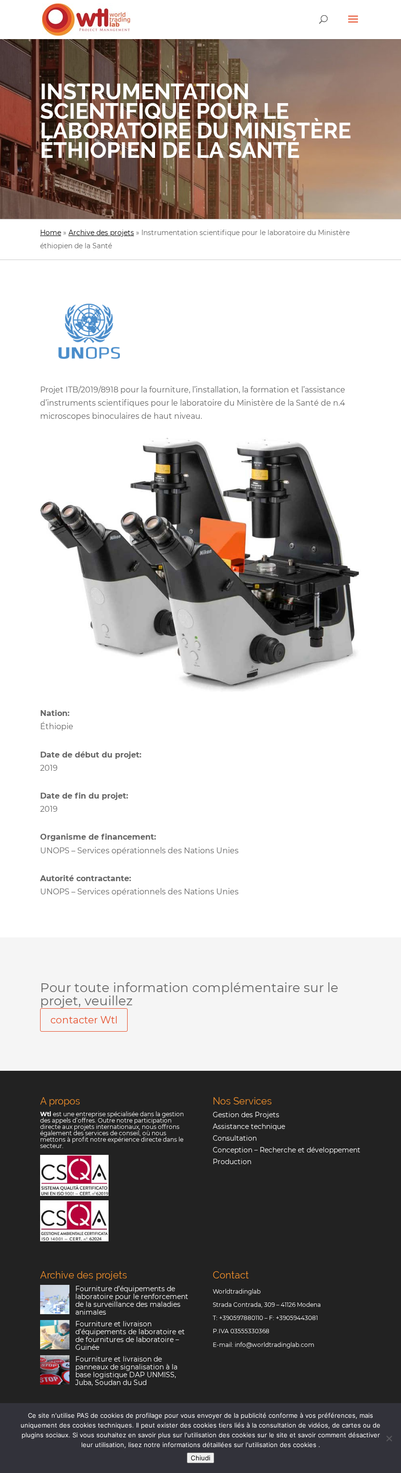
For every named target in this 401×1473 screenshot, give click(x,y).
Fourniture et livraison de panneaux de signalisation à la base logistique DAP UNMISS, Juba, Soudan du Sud (126, 1371)
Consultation (235, 1138)
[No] (389, 1438)
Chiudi (200, 1458)
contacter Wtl (83, 1020)
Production (232, 1161)
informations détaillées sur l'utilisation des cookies (240, 1445)
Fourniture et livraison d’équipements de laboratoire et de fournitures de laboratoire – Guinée (130, 1336)
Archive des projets (101, 232)
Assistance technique (249, 1126)
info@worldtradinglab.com (274, 1344)
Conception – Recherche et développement (286, 1150)
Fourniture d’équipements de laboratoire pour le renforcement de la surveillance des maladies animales (131, 1300)
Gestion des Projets (246, 1114)
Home (50, 232)
